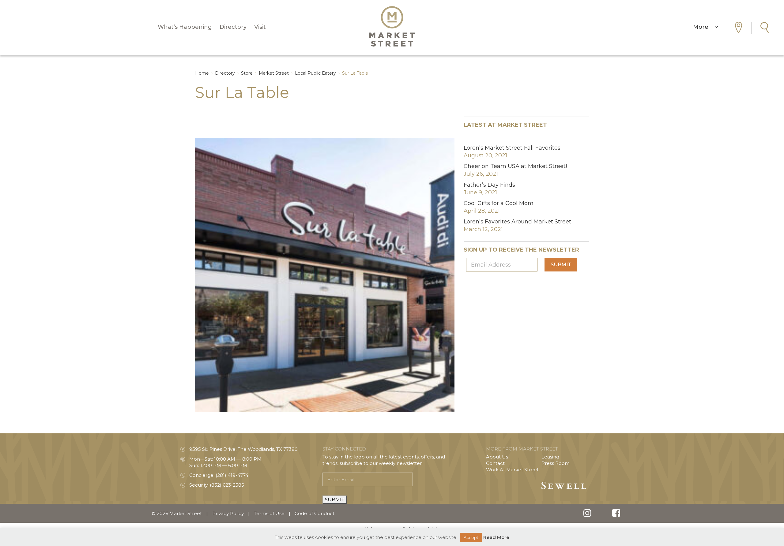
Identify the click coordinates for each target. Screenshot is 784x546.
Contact (495, 463)
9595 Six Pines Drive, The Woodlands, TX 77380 (243, 449)
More (703, 27)
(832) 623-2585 (227, 485)
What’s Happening (185, 27)
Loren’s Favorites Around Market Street (517, 221)
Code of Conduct (314, 513)
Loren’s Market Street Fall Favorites (512, 147)
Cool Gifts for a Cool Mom (498, 203)
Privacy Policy (228, 513)
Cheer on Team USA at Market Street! (515, 166)
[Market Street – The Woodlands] (392, 26)
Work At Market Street (512, 470)
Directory (233, 27)
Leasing (550, 457)
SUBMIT (334, 500)
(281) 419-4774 (232, 475)
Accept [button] (471, 537)
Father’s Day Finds (489, 184)
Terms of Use (269, 513)
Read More (496, 537)
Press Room (555, 463)
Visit (260, 27)
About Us (497, 457)
